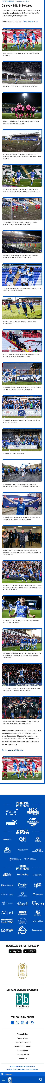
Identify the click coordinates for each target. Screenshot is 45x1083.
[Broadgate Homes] (22, 921)
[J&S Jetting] (22, 875)
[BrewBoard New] (38, 913)
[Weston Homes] (12, 811)
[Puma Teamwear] (12, 822)
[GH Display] (22, 839)
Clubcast (35, 1069)
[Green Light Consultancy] (22, 894)
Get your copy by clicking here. (12, 750)
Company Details (22, 1054)
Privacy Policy (22, 1034)
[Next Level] (22, 850)
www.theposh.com (30, 21)
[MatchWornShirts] (22, 913)
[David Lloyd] (22, 885)
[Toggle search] (40, 1079)
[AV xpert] (7, 913)
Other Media (21, 1069)
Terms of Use (22, 1038)
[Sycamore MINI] (30, 859)
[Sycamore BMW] (15, 859)
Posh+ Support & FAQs (22, 1046)
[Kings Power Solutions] (33, 822)
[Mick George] (33, 811)
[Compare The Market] (38, 839)
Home (2, 1074)
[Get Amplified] (38, 921)
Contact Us (22, 1058)
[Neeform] (7, 903)
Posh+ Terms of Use (22, 1042)
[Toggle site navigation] (3, 1079)
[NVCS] (38, 903)
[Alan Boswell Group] (7, 874)
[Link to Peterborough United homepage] (11, 1080)
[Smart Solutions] (7, 850)
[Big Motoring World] (7, 930)
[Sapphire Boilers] (22, 903)
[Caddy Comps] (38, 885)
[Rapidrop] (22, 930)
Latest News (8, 1074)
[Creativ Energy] (38, 930)
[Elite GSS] (7, 885)
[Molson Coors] (38, 874)
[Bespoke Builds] (38, 850)
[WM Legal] (7, 894)
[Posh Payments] (7, 921)
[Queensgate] (38, 894)
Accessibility (22, 1050)
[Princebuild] (7, 839)
